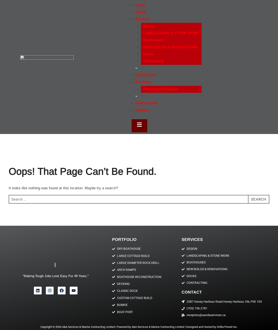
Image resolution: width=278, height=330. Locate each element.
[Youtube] (74, 290)
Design (149, 26)
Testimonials (146, 103)
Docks (148, 54)
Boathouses (153, 40)
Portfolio (143, 82)
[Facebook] (62, 290)
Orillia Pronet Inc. (227, 326)
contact (192, 292)
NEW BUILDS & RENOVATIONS (170, 47)
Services (192, 239)
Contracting (153, 61)
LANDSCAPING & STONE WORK (171, 33)
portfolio (124, 239)
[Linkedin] (38, 290)
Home (140, 5)
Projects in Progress (161, 89)
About (140, 12)
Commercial (145, 75)
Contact (142, 110)
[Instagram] (50, 290)
